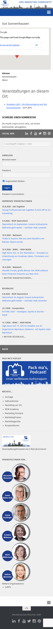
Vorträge (9, 397)
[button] (17, 55)
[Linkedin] (26, 133)
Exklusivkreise (11, 401)
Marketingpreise (12, 421)
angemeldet (18, 124)
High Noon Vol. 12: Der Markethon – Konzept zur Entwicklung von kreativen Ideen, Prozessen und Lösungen (25, 256)
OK (36, 45)
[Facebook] (31, 133)
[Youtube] (35, 133)
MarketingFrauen (13, 417)
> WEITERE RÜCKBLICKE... (14, 337)
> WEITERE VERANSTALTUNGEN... (17, 278)
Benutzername (9, 160)
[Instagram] (44, 133)
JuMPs (8, 587)
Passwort (6, 170)
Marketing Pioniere (14, 413)
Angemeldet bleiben (15, 181)
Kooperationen (12, 426)
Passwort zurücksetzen (13, 194)
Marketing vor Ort (13, 405)
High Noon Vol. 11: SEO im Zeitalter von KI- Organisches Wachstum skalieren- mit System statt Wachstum (26, 329)
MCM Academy (12, 409)
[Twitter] (40, 133)
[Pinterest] (49, 133)
